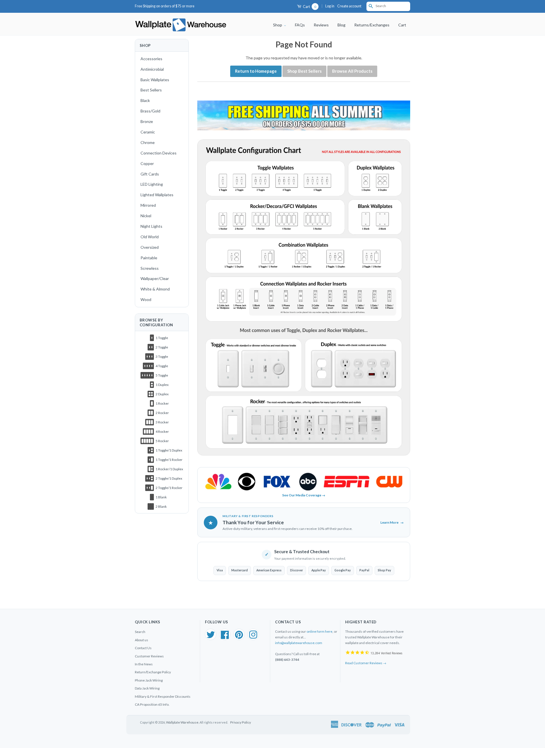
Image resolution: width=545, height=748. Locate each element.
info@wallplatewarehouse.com (298, 643)
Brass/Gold (150, 110)
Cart (309, 7)
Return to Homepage (256, 71)
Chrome (148, 142)
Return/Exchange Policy (153, 672)
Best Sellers (151, 89)
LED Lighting (152, 184)
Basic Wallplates (155, 79)
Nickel (146, 215)
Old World (150, 236)
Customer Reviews (149, 656)
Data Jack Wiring (147, 688)
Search (140, 632)
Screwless (150, 268)
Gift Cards (150, 174)
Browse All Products (352, 71)
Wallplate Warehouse (182, 722)
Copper (147, 163)
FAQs (300, 24)
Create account (349, 6)
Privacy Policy (240, 722)
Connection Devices (159, 153)
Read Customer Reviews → (365, 663)
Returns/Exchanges (371, 24)
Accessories (151, 58)
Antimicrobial (152, 69)
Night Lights (151, 226)
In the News (144, 664)
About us (141, 640)
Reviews (321, 24)
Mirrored (148, 205)
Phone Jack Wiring (149, 680)
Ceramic (148, 131)
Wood (146, 299)
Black (145, 100)
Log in (329, 6)
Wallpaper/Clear (155, 278)
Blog (341, 24)
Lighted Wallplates (157, 194)
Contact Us (143, 648)
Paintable (149, 257)
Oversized (150, 247)
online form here (319, 631)
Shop (278, 24)
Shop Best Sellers (304, 71)
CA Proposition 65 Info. (152, 704)
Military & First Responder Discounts (162, 696)
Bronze (147, 121)
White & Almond (155, 289)
